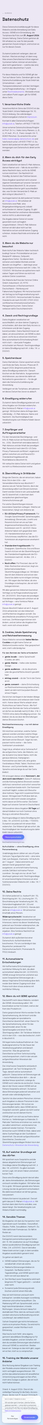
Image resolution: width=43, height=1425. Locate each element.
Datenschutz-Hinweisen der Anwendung (20, 1145)
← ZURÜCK (7, 13)
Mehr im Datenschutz (13, 1411)
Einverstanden (29, 1417)
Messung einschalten (13, 837)
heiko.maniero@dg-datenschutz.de (18, 139)
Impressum (32, 117)
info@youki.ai (8, 123)
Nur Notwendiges (12, 1417)
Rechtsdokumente (16, 91)
